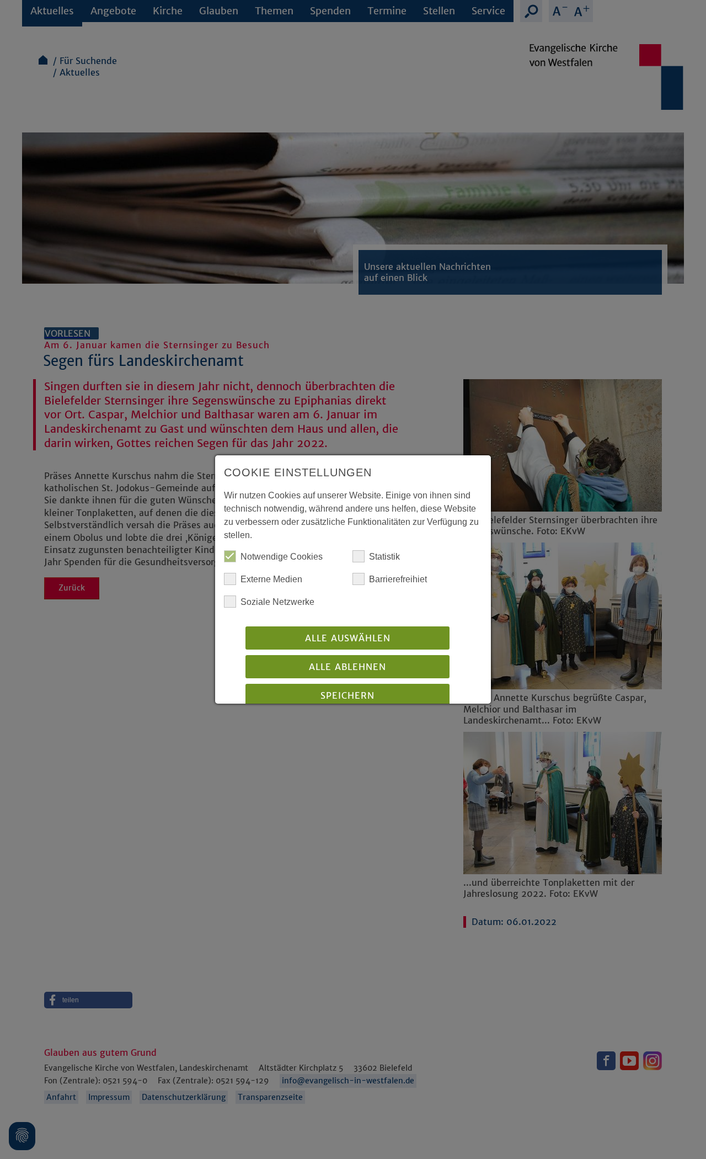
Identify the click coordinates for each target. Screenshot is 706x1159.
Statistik (384, 556)
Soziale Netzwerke (277, 602)
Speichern (347, 695)
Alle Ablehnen (347, 666)
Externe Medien (271, 579)
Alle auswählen (348, 638)
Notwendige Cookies (281, 556)
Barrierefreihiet (398, 579)
